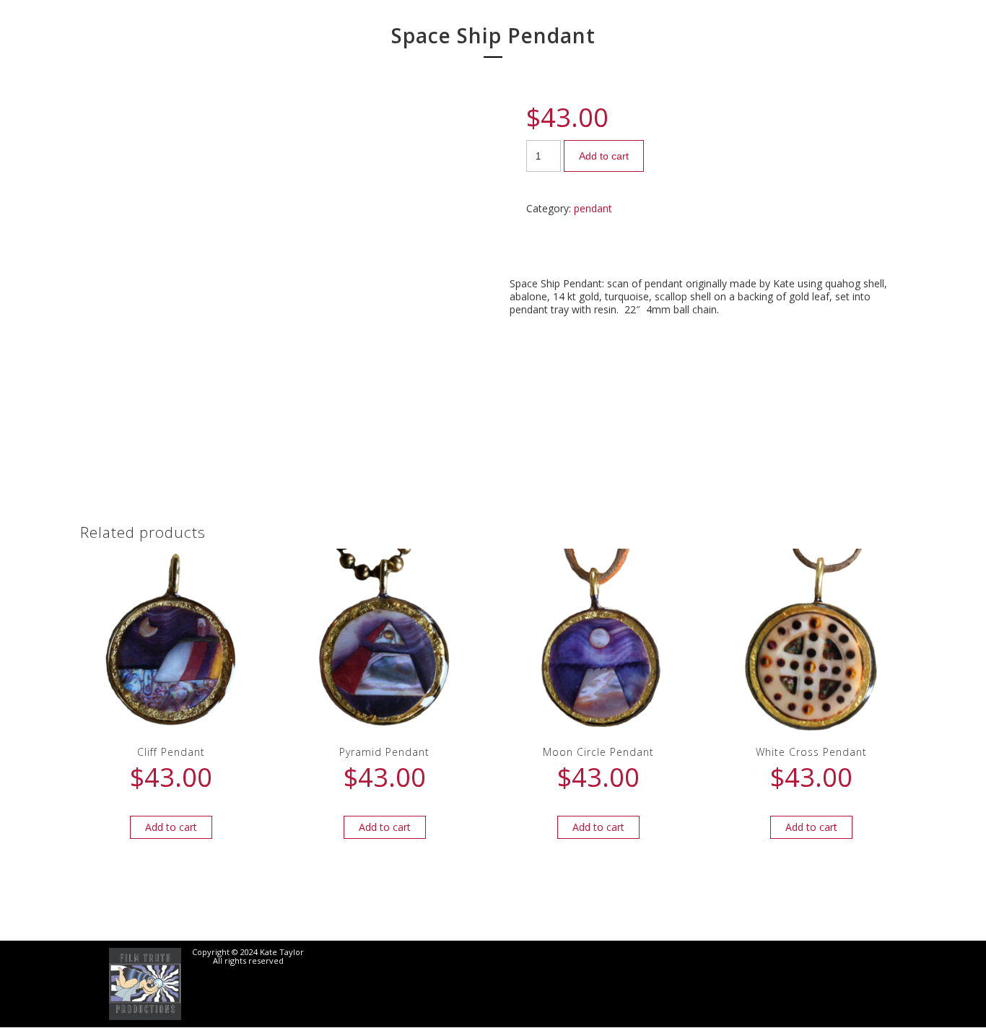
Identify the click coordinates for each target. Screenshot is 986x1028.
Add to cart (604, 156)
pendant (593, 208)
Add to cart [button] (171, 827)
